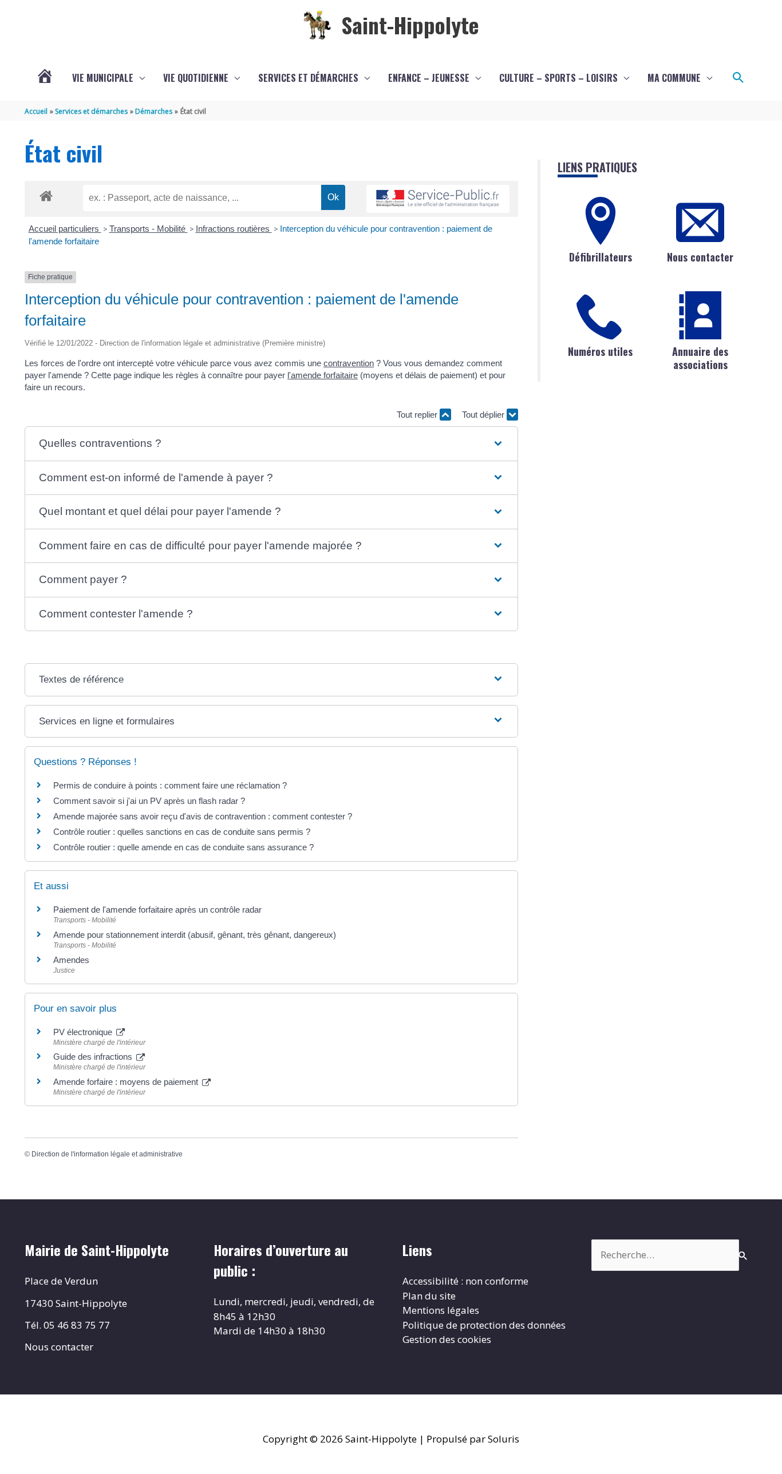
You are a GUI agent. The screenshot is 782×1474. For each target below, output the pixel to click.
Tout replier (418, 414)
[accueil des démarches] (46, 194)
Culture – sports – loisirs (558, 78)
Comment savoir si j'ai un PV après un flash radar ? (149, 801)
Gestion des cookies (446, 1339)
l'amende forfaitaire (322, 375)
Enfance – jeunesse (428, 78)
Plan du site (429, 1295)
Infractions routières (234, 228)
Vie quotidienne (195, 78)
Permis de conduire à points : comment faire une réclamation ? (170, 785)
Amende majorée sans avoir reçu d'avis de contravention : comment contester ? (202, 816)
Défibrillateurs (600, 256)
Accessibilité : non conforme (465, 1280)
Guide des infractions (94, 1056)
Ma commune (674, 78)
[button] (738, 77)
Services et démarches (308, 78)
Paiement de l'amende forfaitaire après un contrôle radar (157, 909)
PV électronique (83, 1032)
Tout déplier (484, 414)
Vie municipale (102, 78)
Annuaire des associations (700, 358)
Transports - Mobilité (148, 228)
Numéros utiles (600, 351)
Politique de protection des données (484, 1325)
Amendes (71, 960)
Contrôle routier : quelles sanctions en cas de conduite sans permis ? (181, 832)
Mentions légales (440, 1310)
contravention (348, 363)
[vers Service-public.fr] (438, 199)
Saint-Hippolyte (410, 25)
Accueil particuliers (65, 228)
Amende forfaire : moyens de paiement (126, 1082)
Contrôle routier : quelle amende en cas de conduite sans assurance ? (183, 847)
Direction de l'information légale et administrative (107, 1154)
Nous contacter (700, 256)
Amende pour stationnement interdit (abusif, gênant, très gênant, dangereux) (194, 935)
